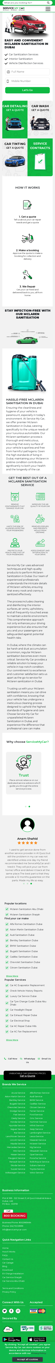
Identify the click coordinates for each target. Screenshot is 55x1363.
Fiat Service (19, 1114)
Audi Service (36, 1096)
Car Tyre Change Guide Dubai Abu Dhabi (28, 1003)
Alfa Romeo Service (40, 1093)
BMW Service (36, 1100)
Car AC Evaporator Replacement (27, 985)
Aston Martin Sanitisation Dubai (26, 929)
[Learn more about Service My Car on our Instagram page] (18, 1311)
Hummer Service (38, 1122)
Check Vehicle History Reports (26, 990)
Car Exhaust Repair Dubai (23, 1015)
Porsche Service (38, 1158)
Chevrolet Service (16, 1107)
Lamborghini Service (40, 1133)
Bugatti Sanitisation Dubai (24, 951)
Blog (4, 1266)
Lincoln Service (17, 1140)
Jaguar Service (17, 1129)
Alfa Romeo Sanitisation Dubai (26, 924)
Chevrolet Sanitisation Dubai (25, 962)
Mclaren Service (38, 1144)
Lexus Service (37, 1136)
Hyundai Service (17, 1125)
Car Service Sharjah (12, 1277)
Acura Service (18, 1093)
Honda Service (17, 1122)
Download (7, 1270)
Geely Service (18, 1118)
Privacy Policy (9, 1292)
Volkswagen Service (15, 1173)
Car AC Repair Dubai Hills (23, 1026)
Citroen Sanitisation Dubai (23, 967)
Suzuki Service (18, 1169)
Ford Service (36, 1114)
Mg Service (35, 1147)
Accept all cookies (27, 1359)
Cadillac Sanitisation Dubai (24, 956)
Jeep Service (36, 1129)
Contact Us (7, 1259)
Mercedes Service (16, 1147)
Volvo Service (36, 1173)
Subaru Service (37, 1165)
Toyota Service (37, 1169)
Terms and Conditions (13, 1288)
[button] (26, 806)
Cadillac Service (38, 1104)
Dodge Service (17, 1111)
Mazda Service (18, 1144)
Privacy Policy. (38, 1353)
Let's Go (27, 90)
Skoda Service (18, 1165)
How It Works (8, 1252)
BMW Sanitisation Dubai (23, 946)
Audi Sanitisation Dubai (22, 935)
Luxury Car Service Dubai (23, 996)
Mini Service (19, 1151)
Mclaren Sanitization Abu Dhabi (26, 909)
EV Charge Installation (13, 1273)
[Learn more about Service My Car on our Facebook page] (11, 1311)
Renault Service (17, 1162)
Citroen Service (37, 1107)
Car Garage (7, 1263)
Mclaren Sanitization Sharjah (25, 914)
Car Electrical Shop (20, 1020)
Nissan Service (18, 1154)
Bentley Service (17, 1100)
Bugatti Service (17, 1104)
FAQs (4, 1255)
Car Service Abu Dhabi (13, 1281)
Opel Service (36, 1154)
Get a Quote (27, 1076)
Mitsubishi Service (38, 1151)
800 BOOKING (15, 1215)
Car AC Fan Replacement (23, 1031)
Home (5, 1248)
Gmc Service (36, 1118)
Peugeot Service (16, 1158)
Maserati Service (38, 1140)
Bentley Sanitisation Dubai (24, 940)
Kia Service (19, 1133)
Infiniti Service (37, 1125)
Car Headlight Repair (21, 1009)
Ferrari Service (37, 1111)
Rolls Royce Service (39, 1162)
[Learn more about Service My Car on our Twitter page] (4, 1311)
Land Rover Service (15, 1136)
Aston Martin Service (15, 1096)
